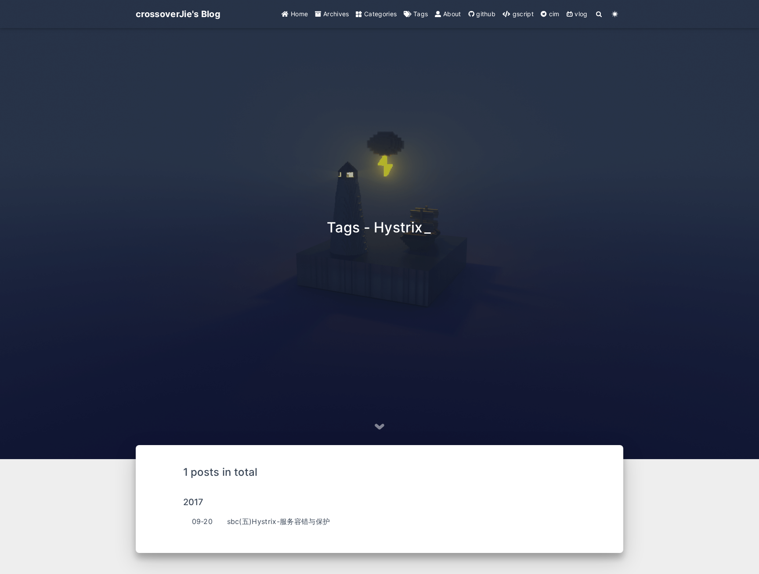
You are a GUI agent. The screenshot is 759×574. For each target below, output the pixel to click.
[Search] (599, 14)
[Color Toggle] (615, 14)
